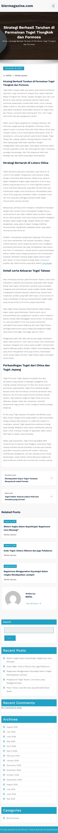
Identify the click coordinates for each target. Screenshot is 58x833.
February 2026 (13, 756)
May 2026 (11, 741)
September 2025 (14, 780)
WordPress (22, 830)
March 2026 (12, 751)
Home (4, 41)
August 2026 (12, 727)
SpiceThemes (52, 830)
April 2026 (11, 746)
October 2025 (13, 775)
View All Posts (32, 604)
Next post (9, 493)
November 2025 (14, 770)
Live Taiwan (47, 263)
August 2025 (12, 784)
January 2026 (13, 760)
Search (7, 622)
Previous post (10, 475)
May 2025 (11, 799)
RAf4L (9, 75)
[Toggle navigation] (53, 6)
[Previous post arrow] (51, 478)
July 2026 (11, 732)
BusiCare (40, 830)
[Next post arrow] (51, 496)
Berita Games (21, 75)
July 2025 (11, 789)
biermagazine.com (17, 6)
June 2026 (11, 737)
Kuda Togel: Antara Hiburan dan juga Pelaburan (28, 550)
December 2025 (14, 765)
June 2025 (11, 794)
